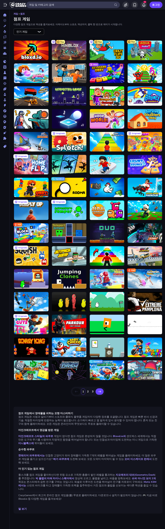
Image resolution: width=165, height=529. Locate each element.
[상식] (5, 78)
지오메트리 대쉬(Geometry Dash (135, 475)
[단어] (5, 67)
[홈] (5, 15)
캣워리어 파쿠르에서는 (31, 455)
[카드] (5, 127)
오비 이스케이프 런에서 (138, 459)
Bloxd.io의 (119, 436)
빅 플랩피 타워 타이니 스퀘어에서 (55, 478)
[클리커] (5, 133)
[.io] (5, 61)
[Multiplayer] (5, 48)
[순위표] (5, 53)
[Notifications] (144, 5)
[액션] (5, 105)
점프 (22, 13)
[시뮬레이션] (5, 94)
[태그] (5, 146)
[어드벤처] (5, 111)
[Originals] (5, 42)
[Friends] (125, 5)
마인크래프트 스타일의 (31, 436)
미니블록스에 (26, 443)
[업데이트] (5, 37)
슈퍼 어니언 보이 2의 (144, 478)
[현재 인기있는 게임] (5, 31)
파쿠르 (49, 436)
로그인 (156, 5)
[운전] (5, 116)
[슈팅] (5, 83)
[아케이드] (5, 100)
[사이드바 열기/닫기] (5, 5)
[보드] (5, 72)
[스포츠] (5, 89)
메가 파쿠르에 (61, 459)
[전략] (5, 122)
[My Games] (134, 5)
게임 (16, 13)
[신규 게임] (5, 26)
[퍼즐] (5, 138)
